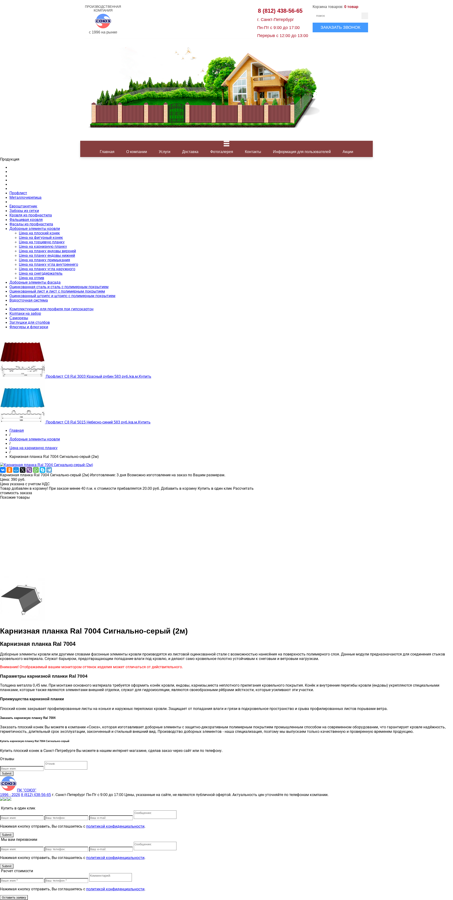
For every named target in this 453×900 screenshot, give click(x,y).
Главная (107, 152)
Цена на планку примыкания (44, 260)
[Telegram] (49, 470)
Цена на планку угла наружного (47, 269)
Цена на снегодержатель (41, 273)
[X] (22, 470)
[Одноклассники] (9, 470)
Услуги (164, 152)
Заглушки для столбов (29, 322)
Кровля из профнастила (30, 215)
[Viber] (29, 470)
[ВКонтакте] (3, 470)
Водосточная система (28, 300)
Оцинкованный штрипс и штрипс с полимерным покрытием (62, 296)
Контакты (253, 152)
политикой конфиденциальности (115, 826)
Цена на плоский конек (39, 233)
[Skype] (42, 470)
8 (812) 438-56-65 (280, 11)
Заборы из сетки (24, 211)
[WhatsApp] (36, 470)
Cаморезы (18, 318)
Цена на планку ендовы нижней (47, 255)
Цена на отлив (31, 278)
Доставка (190, 152)
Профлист (18, 193)
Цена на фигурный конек (41, 238)
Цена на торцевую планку (42, 242)
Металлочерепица (25, 197)
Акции (348, 152)
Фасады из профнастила (31, 224)
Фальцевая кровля (26, 220)
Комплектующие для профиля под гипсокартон (51, 309)
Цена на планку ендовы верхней (47, 251)
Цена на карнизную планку (43, 247)
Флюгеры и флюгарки (28, 327)
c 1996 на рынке (103, 19)
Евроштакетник (23, 206)
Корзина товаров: (335, 7)
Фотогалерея (221, 152)
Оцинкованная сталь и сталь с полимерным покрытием (59, 287)
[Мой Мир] (16, 470)
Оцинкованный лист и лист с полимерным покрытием (57, 291)
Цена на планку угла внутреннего (48, 264)
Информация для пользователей (302, 152)
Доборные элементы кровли (34, 229)
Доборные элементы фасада (35, 282)
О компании (136, 152)
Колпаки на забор (25, 313)
